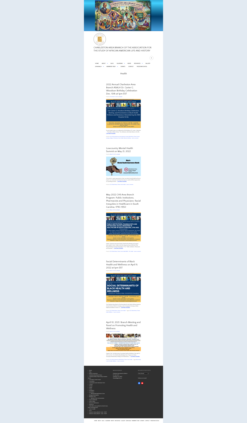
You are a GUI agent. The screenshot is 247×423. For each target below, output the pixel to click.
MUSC (127, 251)
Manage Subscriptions (94, 395)
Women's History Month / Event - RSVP (98, 412)
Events (90, 387)
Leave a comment (135, 138)
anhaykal (120, 96)
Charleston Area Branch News (95, 375)
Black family (138, 359)
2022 (111, 136)
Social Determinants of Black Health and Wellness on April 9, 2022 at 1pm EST (122, 264)
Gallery (147, 63)
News (129, 63)
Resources (137, 63)
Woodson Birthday (127, 138)
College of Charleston (114, 138)
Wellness (111, 312)
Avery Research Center (123, 136)
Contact (131, 66)
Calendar (120, 63)
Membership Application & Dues (98, 393)
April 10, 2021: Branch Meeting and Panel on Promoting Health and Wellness (123, 325)
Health (122, 138)
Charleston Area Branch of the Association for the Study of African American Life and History (122, 49)
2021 (111, 359)
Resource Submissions (94, 402)
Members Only (92, 396)
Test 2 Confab (92, 409)
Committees (91, 381)
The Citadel (131, 251)
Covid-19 (108, 361)
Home (97, 63)
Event (119, 138)
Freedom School (142, 66)
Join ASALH (98, 66)
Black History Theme (133, 136)
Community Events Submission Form (97, 382)
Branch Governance (93, 373)
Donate (123, 66)
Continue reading (111, 133)
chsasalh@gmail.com (117, 378)
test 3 (90, 410)
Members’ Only (111, 66)
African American (115, 136)
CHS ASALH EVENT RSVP (95, 379)
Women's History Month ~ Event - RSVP (98, 413)
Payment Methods (93, 399)
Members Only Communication (97, 398)
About (104, 63)
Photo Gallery (92, 401)
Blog (112, 63)
